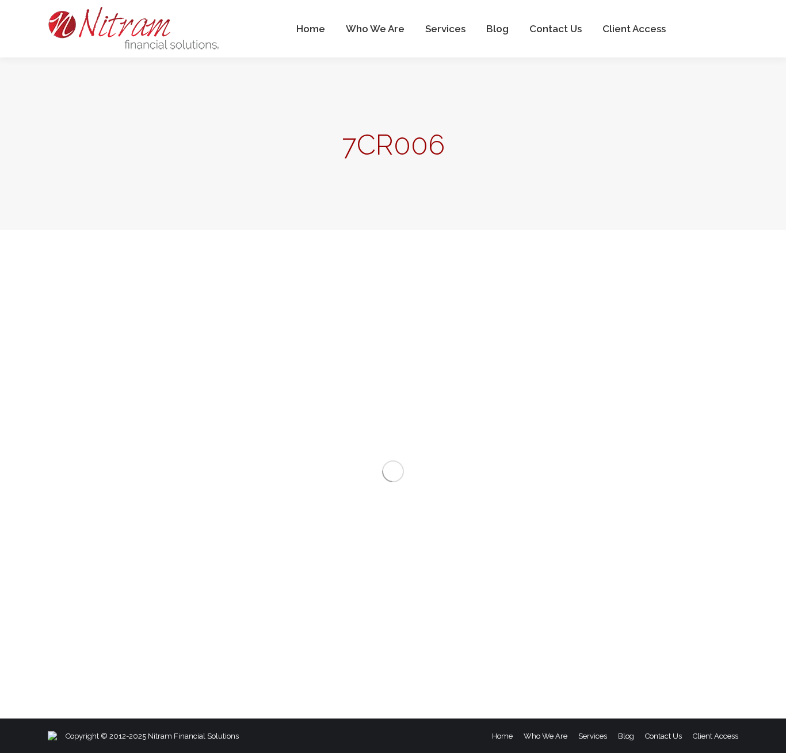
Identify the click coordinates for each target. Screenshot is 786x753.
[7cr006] (393, 471)
